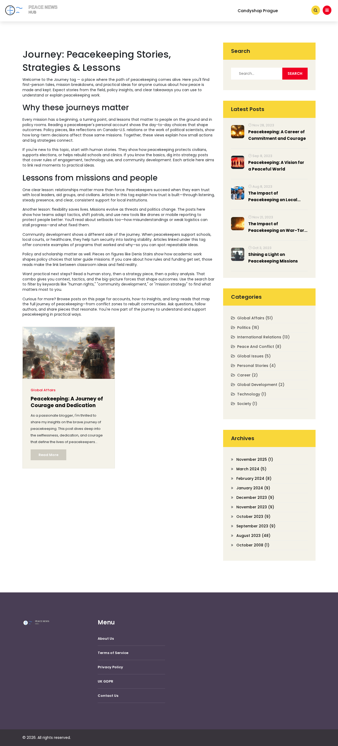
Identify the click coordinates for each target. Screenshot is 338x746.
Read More (48, 454)
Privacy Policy (110, 667)
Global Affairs (43, 390)
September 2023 (255, 526)
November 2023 (255, 507)
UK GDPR (105, 681)
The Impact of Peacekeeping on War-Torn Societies (277, 227)
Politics (248, 327)
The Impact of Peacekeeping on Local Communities (272, 196)
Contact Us (108, 695)
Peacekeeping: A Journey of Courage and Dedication (67, 402)
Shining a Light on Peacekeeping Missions (273, 258)
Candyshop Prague (258, 10)
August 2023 (253, 535)
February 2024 (253, 478)
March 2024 (251, 469)
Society (247, 403)
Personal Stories (256, 365)
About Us (106, 638)
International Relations (263, 337)
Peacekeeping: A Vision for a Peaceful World (276, 166)
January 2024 (253, 488)
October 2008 (252, 545)
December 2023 (255, 497)
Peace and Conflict (259, 346)
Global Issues (254, 356)
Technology (251, 394)
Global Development (260, 384)
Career (247, 375)
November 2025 (254, 459)
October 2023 (253, 516)
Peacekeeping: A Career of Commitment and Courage (277, 135)
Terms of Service (113, 652)
